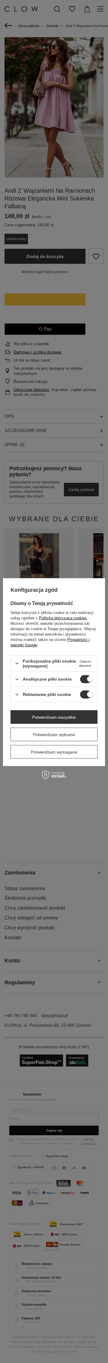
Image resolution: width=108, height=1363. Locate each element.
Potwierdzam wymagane (54, 751)
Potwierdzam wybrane (54, 734)
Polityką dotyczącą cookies (63, 618)
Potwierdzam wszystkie (54, 717)
